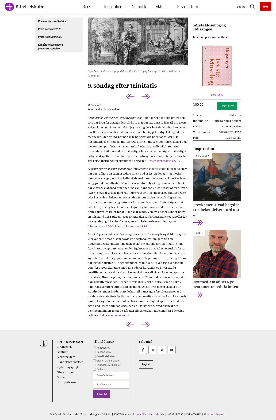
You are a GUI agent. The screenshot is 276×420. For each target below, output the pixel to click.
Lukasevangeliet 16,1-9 (114, 315)
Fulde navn (102, 384)
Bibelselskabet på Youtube (172, 350)
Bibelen (88, 6)
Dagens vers (103, 352)
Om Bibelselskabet (70, 341)
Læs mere (217, 94)
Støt (265, 6)
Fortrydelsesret (67, 382)
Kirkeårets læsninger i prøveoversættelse (50, 46)
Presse (61, 377)
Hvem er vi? (64, 346)
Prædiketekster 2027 (50, 36)
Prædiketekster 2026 (50, 29)
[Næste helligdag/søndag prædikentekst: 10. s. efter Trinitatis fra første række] (146, 96)
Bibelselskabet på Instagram (152, 350)
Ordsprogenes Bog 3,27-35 (164, 160)
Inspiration (113, 6)
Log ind (146, 364)
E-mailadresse (104, 375)
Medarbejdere (66, 356)
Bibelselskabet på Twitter (162, 350)
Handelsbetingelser (70, 362)
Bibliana (100, 369)
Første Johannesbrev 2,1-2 (131, 226)
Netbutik (139, 6)
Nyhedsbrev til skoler (108, 364)
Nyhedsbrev (103, 347)
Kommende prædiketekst (52, 21)
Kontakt (62, 351)
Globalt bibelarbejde (107, 360)
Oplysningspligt (67, 367)
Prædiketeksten (105, 356)
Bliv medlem (187, 6)
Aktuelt (162, 6)
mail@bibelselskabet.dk (150, 414)
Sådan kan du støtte (214, 414)
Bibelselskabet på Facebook (143, 350)
